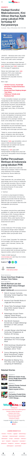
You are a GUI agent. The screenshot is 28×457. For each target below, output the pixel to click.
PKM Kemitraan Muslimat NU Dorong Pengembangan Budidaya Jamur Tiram (15, 347)
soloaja (10, 438)
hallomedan (4, 438)
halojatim (8, 441)
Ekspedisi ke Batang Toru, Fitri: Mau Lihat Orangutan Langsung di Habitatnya (13, 362)
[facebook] (9, 262)
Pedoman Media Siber (14, 416)
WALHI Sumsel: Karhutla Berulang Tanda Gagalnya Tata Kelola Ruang (15, 295)
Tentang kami (14, 407)
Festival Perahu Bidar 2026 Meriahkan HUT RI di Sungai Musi (14, 339)
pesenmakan (18, 445)
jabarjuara (3, 443)
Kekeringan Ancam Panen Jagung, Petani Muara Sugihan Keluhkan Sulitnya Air (15, 315)
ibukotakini (22, 441)
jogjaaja (15, 433)
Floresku (9, 433)
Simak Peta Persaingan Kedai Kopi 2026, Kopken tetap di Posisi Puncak (15, 308)
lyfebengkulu (10, 445)
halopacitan (15, 441)
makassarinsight (13, 436)
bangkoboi (10, 443)
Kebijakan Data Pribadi (14, 413)
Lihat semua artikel (12, 270)
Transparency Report (14, 418)
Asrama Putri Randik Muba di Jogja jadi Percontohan (15, 301)
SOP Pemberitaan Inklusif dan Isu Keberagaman (14, 409)
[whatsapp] (12, 262)
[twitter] (16, 262)
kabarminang (22, 433)
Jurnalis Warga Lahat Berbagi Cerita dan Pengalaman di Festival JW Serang (15, 332)
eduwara (17, 443)
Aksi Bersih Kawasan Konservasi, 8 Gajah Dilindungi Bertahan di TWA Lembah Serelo (15, 323)
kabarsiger (5, 436)
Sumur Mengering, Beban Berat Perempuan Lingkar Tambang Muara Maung (13, 354)
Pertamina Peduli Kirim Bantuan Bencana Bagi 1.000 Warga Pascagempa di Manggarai (17, 396)
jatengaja (23, 443)
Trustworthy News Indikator (14, 415)
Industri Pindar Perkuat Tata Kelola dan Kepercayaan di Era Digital (17, 387)
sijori (3, 441)
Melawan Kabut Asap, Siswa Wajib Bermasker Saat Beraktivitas (17, 378)
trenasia (4, 433)
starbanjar (16, 438)
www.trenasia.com (6, 257)
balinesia (23, 438)
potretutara (21, 436)
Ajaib (2, 66)
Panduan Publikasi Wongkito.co (14, 411)
